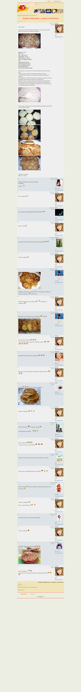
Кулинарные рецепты (57, 1)
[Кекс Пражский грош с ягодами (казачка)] (49, 13)
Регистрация (32, 4)
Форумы (49, 1)
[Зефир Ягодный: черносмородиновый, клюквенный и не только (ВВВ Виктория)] (43, 13)
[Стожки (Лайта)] (54, 13)
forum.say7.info (42, 596)
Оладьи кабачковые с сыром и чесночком (40, 18)
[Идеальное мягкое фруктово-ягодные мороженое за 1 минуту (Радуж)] (37, 13)
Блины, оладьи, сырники (33, 15)
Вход (36, 4)
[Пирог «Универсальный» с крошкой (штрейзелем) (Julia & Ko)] (60, 13)
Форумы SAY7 (20, 15)
